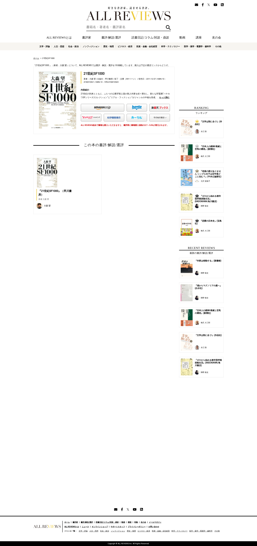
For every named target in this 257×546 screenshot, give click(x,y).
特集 (136, 522)
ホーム (36, 58)
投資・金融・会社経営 (146, 46)
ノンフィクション (91, 46)
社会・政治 (73, 46)
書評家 (86, 37)
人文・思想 (59, 46)
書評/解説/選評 (111, 37)
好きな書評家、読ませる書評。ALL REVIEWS (128, 13)
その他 (218, 46)
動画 (182, 37)
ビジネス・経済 (125, 46)
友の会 (216, 37)
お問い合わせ (153, 527)
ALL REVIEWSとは (59, 37)
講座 (199, 37)
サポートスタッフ (118, 527)
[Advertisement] (75, 248)
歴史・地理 (108, 46)
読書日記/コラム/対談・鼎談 (150, 37)
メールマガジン (155, 522)
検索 (168, 27)
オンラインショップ (100, 527)
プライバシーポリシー (137, 527)
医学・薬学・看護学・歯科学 (197, 46)
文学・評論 (44, 46)
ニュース (85, 527)
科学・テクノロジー (170, 46)
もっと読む (164, 97)
